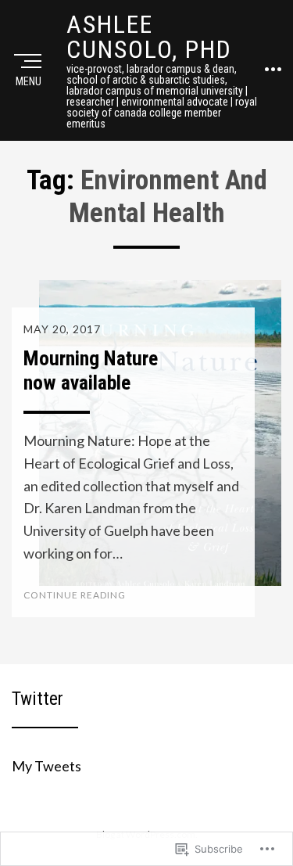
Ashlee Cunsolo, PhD (149, 36)
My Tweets (46, 765)
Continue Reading (74, 595)
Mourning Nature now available (90, 370)
